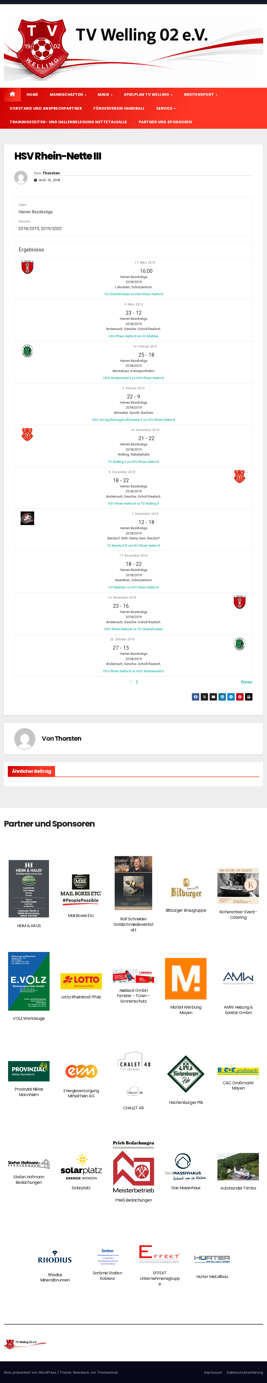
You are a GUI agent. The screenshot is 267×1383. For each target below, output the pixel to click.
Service (164, 108)
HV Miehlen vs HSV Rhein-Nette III (134, 587)
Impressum (213, 1372)
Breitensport (199, 94)
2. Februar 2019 (133, 388)
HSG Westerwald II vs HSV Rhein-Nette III (133, 378)
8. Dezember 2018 (122, 472)
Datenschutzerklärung (245, 1372)
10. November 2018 (122, 597)
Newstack (81, 1372)
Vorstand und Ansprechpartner (46, 108)
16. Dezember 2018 (145, 430)
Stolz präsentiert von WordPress (30, 1372)
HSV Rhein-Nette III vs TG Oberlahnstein (133, 629)
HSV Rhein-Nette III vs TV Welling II (133, 503)
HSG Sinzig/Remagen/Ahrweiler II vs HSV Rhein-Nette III (133, 420)
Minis (104, 94)
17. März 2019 (145, 262)
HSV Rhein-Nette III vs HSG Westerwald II (133, 671)
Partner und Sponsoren (165, 122)
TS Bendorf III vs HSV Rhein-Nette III (133, 546)
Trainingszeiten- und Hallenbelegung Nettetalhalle (68, 122)
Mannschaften (67, 94)
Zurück (20, 682)
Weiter (247, 682)
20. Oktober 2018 (122, 639)
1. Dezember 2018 (145, 514)
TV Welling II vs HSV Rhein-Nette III (133, 462)
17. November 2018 (133, 555)
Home (32, 94)
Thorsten (51, 173)
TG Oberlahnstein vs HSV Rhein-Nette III (133, 294)
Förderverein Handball (119, 108)
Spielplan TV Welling (147, 94)
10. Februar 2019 (145, 346)
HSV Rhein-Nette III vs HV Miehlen (134, 336)
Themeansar (107, 1372)
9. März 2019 (133, 304)
